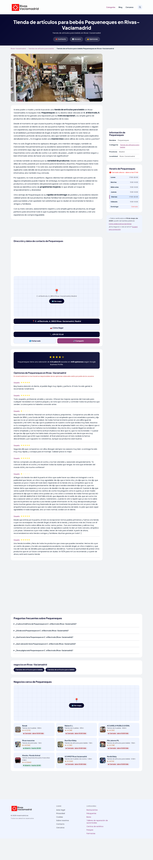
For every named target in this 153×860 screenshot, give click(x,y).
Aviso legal (60, 810)
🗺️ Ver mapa (57, 301)
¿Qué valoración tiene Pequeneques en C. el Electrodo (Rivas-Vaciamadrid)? (45, 644)
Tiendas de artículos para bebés (41, 48)
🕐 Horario (76, 39)
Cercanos (129, 7)
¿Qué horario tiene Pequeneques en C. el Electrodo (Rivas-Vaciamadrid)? (44, 637)
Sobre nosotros (62, 820)
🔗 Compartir (78, 341)
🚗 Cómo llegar (56, 328)
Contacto (60, 824)
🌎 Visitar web (35, 341)
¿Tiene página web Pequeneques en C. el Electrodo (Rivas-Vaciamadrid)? (44, 650)
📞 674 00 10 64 (57, 334)
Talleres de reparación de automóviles (97, 821)
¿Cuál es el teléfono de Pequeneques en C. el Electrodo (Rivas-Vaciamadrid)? (46, 624)
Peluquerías (91, 813)
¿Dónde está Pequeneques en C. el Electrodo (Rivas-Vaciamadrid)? (42, 630)
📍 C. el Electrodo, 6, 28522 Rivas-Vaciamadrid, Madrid (56, 321)
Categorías (110, 7)
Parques (90, 830)
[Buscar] (140, 7)
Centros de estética (95, 826)
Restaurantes (92, 810)
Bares (89, 817)
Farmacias (91, 833)
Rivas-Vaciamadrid (18, 48)
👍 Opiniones (92, 39)
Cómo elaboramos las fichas (120, 224)
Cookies (59, 817)
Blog (120, 7)
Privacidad (60, 813)
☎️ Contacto (60, 39)
